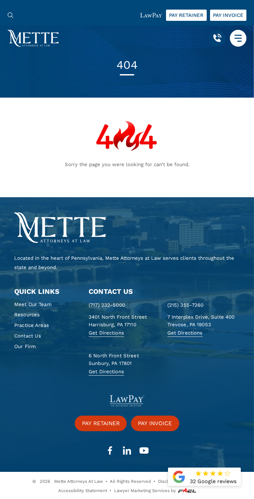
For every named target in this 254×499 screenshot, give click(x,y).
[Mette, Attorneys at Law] (33, 37)
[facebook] (110, 450)
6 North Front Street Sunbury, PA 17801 (114, 359)
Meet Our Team (33, 304)
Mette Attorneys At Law (78, 481)
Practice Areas (31, 325)
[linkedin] (127, 450)
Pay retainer (186, 15)
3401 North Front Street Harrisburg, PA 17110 (118, 321)
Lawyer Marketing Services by (145, 490)
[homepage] (127, 228)
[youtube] (144, 450)
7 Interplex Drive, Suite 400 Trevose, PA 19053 (201, 321)
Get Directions (106, 333)
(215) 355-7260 (185, 305)
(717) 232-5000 (107, 305)
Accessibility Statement (82, 490)
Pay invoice (228, 15)
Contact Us (27, 336)
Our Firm (25, 346)
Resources (27, 315)
